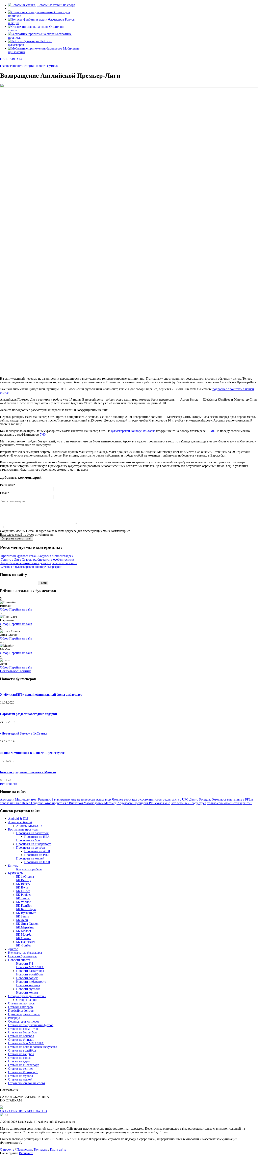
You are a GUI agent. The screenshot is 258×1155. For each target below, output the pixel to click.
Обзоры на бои (26, 999)
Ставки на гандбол (21, 1054)
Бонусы (13, 865)
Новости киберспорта (31, 981)
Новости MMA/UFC (30, 967)
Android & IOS (18, 818)
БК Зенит (22, 916)
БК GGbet (23, 891)
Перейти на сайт (20, 609)
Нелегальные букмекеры (25, 952)
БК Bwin (22, 887)
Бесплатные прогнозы (23, 829)
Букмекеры (15, 873)
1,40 (211, 431)
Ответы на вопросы (21, 1003)
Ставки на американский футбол (30, 1025)
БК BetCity (23, 880)
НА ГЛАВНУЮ (11, 59)
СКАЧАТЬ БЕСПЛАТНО (23, 1111)
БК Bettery (23, 883)
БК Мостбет (24, 934)
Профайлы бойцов (21, 1010)
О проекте (7, 1149)
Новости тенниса (28, 985)
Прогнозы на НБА (37, 836)
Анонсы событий (20, 822)
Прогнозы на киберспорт (33, 844)
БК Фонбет (23, 945)
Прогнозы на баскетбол (32, 833)
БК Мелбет (23, 931)
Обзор (4, 609)
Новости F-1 (24, 963)
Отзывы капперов (20, 1007)
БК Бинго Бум (26, 909)
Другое (13, 949)
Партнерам (24, 1149)
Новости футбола (28, 989)
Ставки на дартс (19, 1061)
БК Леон (22, 920)
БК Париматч (25, 941)
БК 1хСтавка (25, 876)
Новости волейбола (29, 974)
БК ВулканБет (26, 912)
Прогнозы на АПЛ (37, 851)
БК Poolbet (23, 894)
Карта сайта (58, 1149)
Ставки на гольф (19, 1057)
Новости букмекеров (22, 956)
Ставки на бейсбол (21, 1036)
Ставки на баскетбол (22, 1032)
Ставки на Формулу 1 (23, 1072)
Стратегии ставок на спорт (26, 1083)
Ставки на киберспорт (23, 1065)
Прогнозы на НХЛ (37, 862)
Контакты (41, 1149)
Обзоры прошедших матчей (27, 996)
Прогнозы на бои (28, 840)
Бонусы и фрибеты (29, 869)
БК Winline (23, 902)
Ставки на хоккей (20, 1079)
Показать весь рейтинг (15, 671)
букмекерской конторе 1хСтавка (133, 431)
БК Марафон (25, 927)
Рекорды (14, 1018)
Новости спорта (19, 960)
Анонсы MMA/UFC (30, 826)
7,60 (43, 434)
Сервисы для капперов (24, 1021)
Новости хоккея (27, 992)
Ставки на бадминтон (23, 1028)
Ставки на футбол (20, 1076)
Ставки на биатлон (21, 1039)
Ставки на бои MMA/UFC (26, 1043)
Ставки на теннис (20, 1068)
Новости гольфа (27, 978)
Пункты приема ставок (24, 1014)
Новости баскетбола (30, 970)
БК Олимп (23, 938)
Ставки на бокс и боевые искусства (32, 1047)
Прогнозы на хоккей (30, 858)
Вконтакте (26, 1153)
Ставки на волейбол (22, 1050)
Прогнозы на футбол (30, 847)
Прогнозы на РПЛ (36, 854)
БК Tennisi (23, 898)
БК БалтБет (24, 905)
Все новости (8, 783)
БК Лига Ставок (27, 923)
